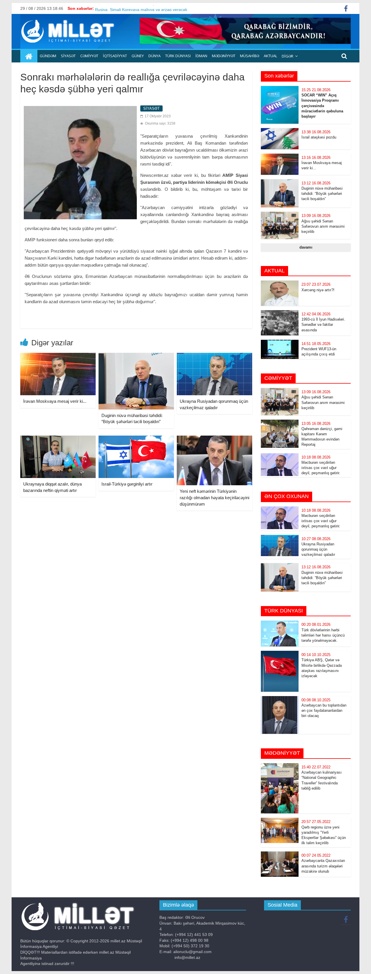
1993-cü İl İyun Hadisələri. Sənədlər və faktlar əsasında (323, 324)
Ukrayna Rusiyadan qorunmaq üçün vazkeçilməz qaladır (318, 549)
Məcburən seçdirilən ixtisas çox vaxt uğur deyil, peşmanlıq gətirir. (320, 467)
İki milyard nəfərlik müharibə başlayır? (130, 8)
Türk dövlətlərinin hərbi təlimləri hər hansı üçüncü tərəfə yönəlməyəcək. (323, 635)
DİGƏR (287, 56)
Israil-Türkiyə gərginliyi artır (126, 483)
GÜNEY (138, 55)
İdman (201, 55)
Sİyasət (68, 55)
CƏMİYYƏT (89, 55)
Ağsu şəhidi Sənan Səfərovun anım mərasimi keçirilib (323, 226)
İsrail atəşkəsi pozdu (318, 137)
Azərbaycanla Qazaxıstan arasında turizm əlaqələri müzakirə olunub (323, 865)
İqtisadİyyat (115, 55)
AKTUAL (270, 55)
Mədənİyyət (223, 55)
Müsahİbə (249, 55)
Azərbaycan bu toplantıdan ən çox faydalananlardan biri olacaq (323, 710)
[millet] (28, 56)
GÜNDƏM (48, 55)
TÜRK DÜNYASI (178, 55)
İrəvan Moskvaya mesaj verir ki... (54, 401)
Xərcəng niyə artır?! (317, 290)
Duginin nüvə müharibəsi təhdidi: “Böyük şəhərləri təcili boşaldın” (322, 193)
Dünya (154, 55)
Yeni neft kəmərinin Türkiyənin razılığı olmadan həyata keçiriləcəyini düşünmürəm (214, 497)
